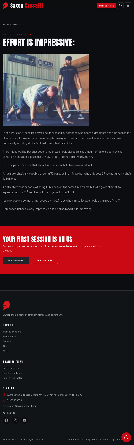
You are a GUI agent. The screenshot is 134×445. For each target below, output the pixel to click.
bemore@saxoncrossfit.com (22, 405)
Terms (119, 439)
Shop (5, 351)
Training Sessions (12, 331)
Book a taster (15, 260)
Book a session (106, 5)
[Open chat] (126, 437)
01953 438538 (14, 400)
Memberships (10, 336)
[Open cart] (120, 5)
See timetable (44, 260)
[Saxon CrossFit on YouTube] (24, 420)
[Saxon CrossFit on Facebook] (6, 420)
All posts (14, 24)
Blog (5, 346)
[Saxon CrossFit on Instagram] (15, 420)
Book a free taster (12, 377)
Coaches (7, 341)
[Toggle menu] (128, 5)
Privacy (110, 439)
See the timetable (12, 372)
